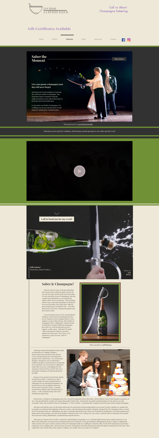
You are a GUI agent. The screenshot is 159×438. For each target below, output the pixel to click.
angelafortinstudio (85, 124)
